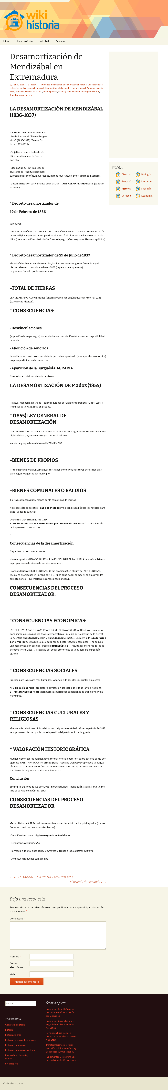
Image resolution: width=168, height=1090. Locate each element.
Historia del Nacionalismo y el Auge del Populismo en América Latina (60, 1024)
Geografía (127, 181)
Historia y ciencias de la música (20, 1039)
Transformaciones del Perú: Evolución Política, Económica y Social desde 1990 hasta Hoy (61, 1048)
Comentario (17, 918)
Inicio (6, 41)
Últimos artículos (24, 41)
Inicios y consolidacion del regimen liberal (78, 91)
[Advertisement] (77, 147)
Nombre (15, 956)
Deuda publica (50, 91)
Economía (147, 195)
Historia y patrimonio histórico (20, 1050)
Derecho (126, 195)
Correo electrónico (17, 965)
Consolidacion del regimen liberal (69, 88)
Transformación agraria (21, 94)
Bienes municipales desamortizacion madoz (65, 84)
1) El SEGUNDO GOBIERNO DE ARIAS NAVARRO (41, 877)
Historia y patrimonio (15, 1045)
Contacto (60, 41)
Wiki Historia (12, 1083)
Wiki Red (44, 41)
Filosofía (146, 188)
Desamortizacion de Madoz (29, 91)
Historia (34, 84)
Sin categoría (11, 1063)
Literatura (146, 181)
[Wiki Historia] (84, 19)
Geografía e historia (15, 1024)
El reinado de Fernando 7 (88, 882)
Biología (146, 174)
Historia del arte (13, 1034)
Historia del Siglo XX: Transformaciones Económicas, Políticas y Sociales (60, 1012)
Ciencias (126, 174)
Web (12, 974)
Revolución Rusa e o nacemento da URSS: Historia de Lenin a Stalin (61, 1036)
